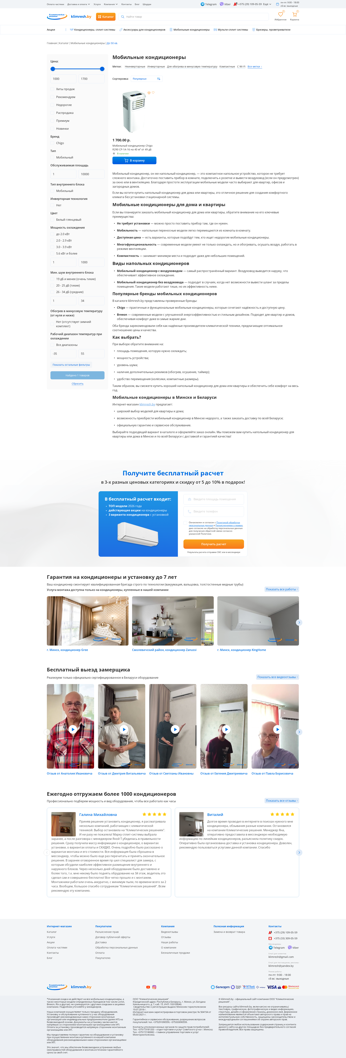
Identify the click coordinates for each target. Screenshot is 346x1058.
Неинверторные (135, 66)
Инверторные (156, 66)
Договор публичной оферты (112, 937)
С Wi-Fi (241, 66)
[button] (299, 622)
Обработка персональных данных (116, 947)
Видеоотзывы (169, 932)
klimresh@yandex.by (281, 966)
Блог (137, 4)
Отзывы (166, 937)
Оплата (100, 952)
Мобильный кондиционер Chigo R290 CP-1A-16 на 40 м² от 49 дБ (132, 147)
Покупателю (102, 958)
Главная (52, 43)
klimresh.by (147, 404)
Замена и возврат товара (229, 932)
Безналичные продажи (175, 952)
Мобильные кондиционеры (88, 43)
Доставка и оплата (77, 4)
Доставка (101, 942)
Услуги (97, 4)
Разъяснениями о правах (229, 525)
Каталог (64, 43)
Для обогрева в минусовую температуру (192, 66)
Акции (51, 942)
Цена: (54, 61)
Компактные (227, 66)
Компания (109, 4)
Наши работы (169, 942)
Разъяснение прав (107, 932)
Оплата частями (55, 4)
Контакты (126, 4)
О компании (168, 947)
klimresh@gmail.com (281, 957)
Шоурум (147, 4)
